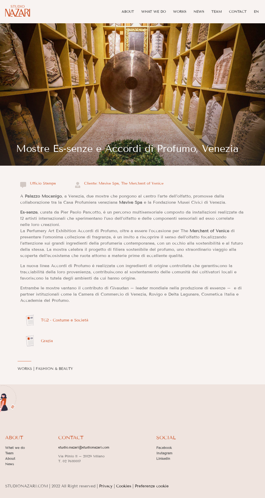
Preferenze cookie (152, 486)
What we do (153, 12)
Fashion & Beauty (54, 369)
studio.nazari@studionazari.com (83, 447)
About (128, 12)
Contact (238, 12)
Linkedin (163, 459)
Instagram (164, 453)
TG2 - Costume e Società (64, 320)
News (199, 12)
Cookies (123, 486)
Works (179, 12)
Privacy (106, 486)
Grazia (47, 341)
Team (216, 12)
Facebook (164, 448)
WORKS (25, 369)
